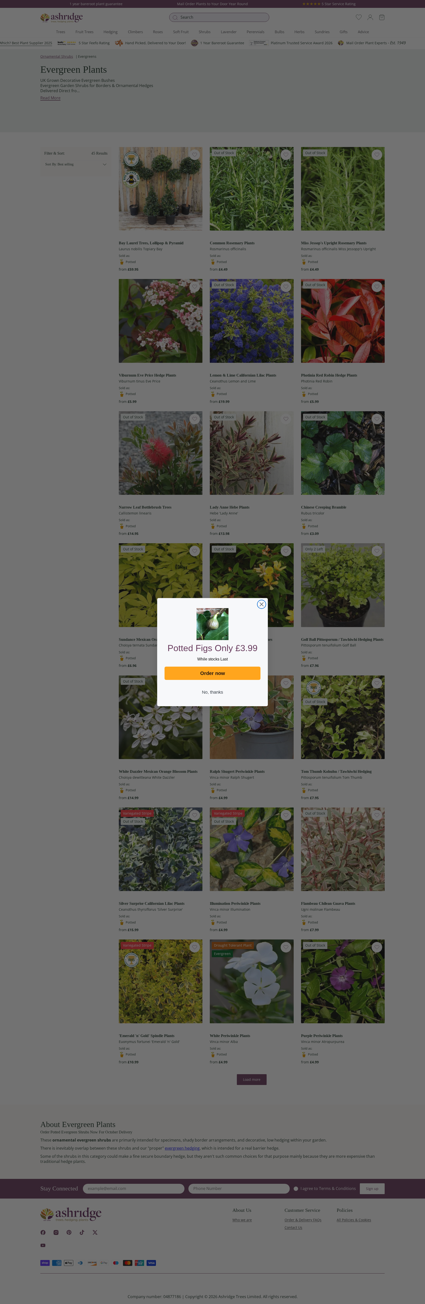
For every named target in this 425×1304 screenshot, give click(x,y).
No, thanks (212, 692)
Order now (212, 673)
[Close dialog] (261, 604)
